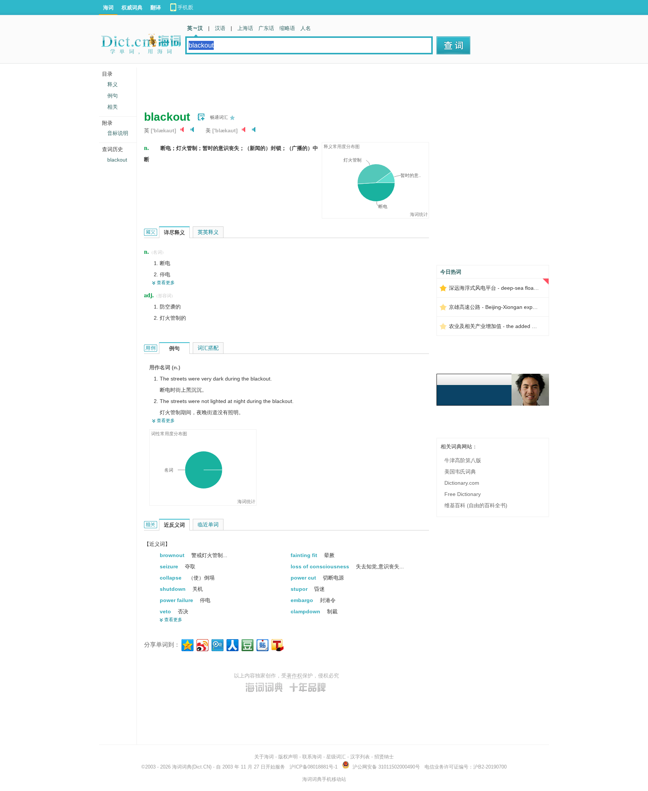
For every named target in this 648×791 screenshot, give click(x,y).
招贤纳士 (384, 757)
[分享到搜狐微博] (277, 644)
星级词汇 (336, 757)
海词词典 (182, 767)
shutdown (173, 589)
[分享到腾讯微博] (217, 644)
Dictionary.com (461, 483)
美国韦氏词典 (460, 472)
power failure (177, 600)
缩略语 (287, 28)
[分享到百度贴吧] (262, 644)
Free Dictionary (462, 494)
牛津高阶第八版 (462, 460)
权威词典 (132, 7)
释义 (112, 84)
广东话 (266, 28)
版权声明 (288, 757)
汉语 (220, 28)
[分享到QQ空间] (187, 644)
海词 (108, 7)
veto (166, 611)
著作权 (294, 676)
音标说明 (117, 133)
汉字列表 (360, 757)
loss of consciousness (321, 566)
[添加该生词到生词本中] (201, 117)
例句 (112, 96)
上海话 (245, 28)
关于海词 (264, 757)
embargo (303, 600)
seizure (170, 566)
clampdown (306, 611)
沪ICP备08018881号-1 (314, 767)
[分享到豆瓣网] (247, 644)
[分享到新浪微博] (202, 644)
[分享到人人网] (232, 644)
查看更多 (166, 282)
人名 (305, 28)
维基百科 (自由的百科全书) (475, 505)
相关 (112, 107)
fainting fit (305, 555)
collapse (171, 578)
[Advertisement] (280, 84)
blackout (117, 160)
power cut (304, 578)
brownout (173, 555)
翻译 (155, 7)
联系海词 (312, 757)
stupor (300, 589)
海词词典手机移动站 (324, 779)
